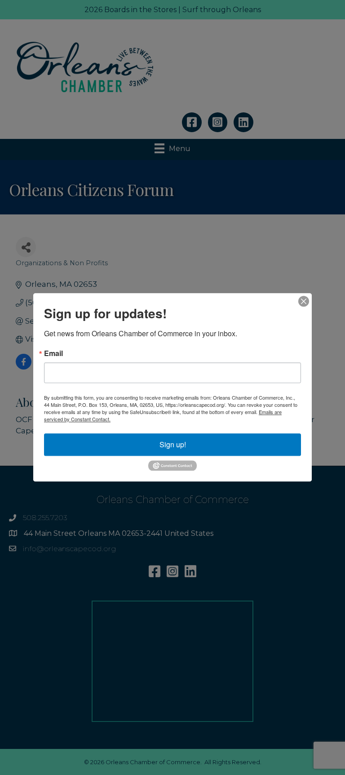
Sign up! (172, 444)
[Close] (303, 301)
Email (53, 353)
